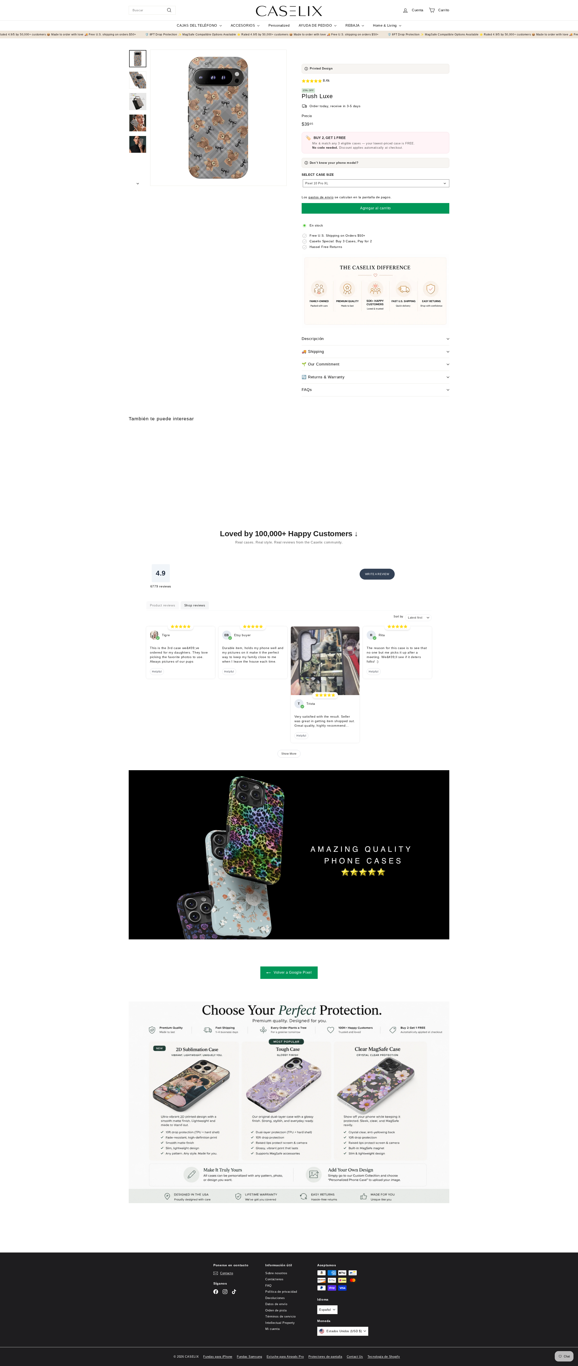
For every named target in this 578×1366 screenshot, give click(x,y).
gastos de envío (321, 197)
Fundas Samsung (249, 1356)
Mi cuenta (272, 1329)
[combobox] (152, 10)
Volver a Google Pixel (292, 972)
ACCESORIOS (243, 25)
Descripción (313, 339)
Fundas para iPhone (217, 1356)
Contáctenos (274, 1279)
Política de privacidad (281, 1291)
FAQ (268, 1285)
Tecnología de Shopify (384, 1356)
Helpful (157, 671)
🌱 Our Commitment (321, 364)
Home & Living (385, 25)
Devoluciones (275, 1298)
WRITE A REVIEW (377, 574)
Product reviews (162, 605)
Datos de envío (276, 1304)
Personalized (278, 25)
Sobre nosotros (276, 1273)
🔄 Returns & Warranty (323, 377)
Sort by (398, 616)
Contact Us (355, 1356)
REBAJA (353, 25)
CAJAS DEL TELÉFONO (197, 25)
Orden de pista (276, 1310)
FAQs (307, 390)
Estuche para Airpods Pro (285, 1356)
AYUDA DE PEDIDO (316, 25)
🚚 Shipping (313, 351)
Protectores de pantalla (325, 1356)
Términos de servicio (280, 1316)
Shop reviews (194, 605)
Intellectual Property (280, 1322)
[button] (375, 81)
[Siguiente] (138, 182)
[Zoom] (218, 118)
